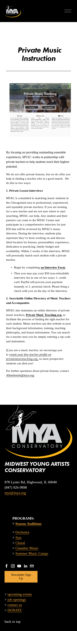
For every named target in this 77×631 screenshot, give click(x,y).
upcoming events (20, 594)
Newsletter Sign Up (21, 576)
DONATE (15, 610)
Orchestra (22, 532)
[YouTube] (19, 566)
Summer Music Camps (31, 553)
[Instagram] (13, 566)
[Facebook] (6, 566)
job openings (17, 599)
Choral (20, 543)
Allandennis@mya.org (20, 375)
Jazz (18, 537)
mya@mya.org (15, 493)
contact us (15, 605)
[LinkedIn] (25, 566)
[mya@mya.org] (32, 566)
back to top (13, 622)
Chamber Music (26, 548)
